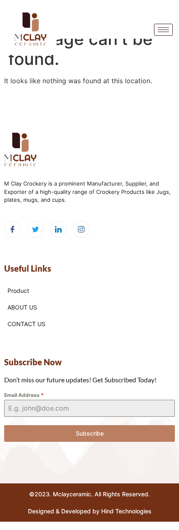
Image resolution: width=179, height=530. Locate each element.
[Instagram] (81, 229)
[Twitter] (35, 229)
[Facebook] (12, 229)
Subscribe (90, 433)
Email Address (24, 395)
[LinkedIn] (58, 229)
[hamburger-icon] (163, 30)
